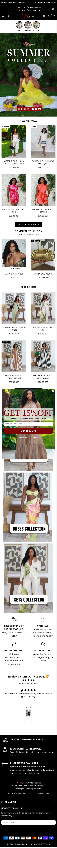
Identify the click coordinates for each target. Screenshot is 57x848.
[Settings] (53, 16)
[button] (26, 720)
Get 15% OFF (29, 431)
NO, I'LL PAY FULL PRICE (28, 437)
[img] (28, 680)
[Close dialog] (53, 391)
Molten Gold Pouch (14, 274)
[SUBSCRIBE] (52, 822)
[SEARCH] (8, 16)
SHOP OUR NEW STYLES (28, 224)
